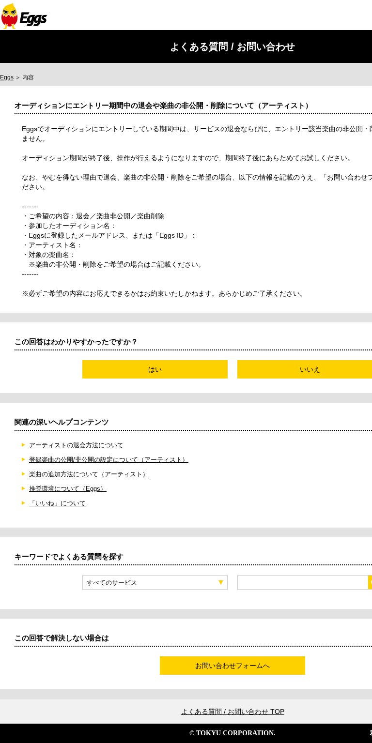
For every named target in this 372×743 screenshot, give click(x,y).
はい (155, 369)
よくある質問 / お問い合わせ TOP (232, 711)
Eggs (7, 77)
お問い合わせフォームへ (232, 665)
